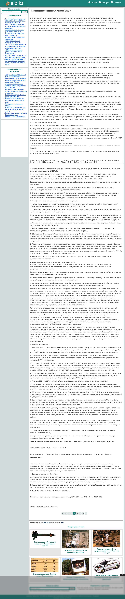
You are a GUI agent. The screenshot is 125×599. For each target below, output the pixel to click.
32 (65, 513)
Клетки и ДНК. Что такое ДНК (15, 117)
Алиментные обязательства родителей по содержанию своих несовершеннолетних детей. (15, 61)
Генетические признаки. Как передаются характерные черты (15, 109)
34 (71, 513)
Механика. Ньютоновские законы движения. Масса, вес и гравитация (16, 91)
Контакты (117, 3)
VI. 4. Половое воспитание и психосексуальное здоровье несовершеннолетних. (15, 46)
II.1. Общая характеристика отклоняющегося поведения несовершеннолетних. (15, 20)
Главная (94, 3)
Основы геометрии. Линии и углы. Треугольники (15, 96)
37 (80, 513)
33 (68, 513)
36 (77, 513)
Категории (105, 3)
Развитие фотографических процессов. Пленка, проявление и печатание (15, 82)
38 (83, 513)
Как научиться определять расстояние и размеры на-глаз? (14, 100)
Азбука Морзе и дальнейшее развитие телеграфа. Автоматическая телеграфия (15, 76)
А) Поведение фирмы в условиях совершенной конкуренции (13, 51)
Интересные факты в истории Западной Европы (16, 114)
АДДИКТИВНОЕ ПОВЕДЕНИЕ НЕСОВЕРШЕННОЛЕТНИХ (16, 56)
